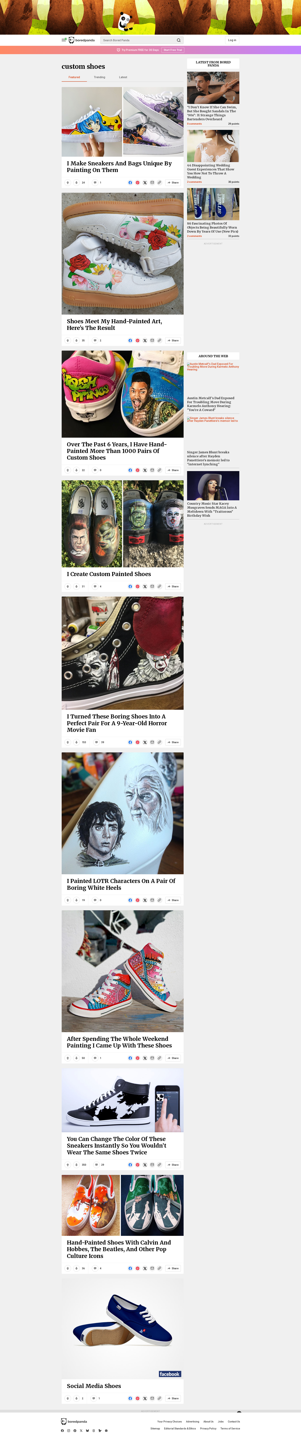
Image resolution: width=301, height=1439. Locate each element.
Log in (232, 40)
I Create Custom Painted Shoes (109, 574)
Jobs (221, 1421)
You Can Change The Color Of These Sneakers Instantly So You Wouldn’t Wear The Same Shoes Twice (116, 1146)
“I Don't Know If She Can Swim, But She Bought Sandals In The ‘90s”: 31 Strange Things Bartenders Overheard (212, 113)
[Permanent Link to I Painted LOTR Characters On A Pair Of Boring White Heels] (123, 813)
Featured (74, 77)
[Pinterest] (75, 1430)
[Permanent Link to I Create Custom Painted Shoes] (123, 523)
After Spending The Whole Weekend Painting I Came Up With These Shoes (119, 1042)
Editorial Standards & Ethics (180, 1428)
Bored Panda (74, 1421)
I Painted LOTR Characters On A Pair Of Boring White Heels (121, 884)
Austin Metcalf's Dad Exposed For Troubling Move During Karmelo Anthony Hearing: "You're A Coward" (210, 404)
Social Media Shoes (94, 1386)
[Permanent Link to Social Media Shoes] (123, 1328)
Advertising (192, 1421)
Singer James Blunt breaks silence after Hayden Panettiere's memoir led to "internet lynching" (208, 458)
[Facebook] (62, 1430)
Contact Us (234, 1421)
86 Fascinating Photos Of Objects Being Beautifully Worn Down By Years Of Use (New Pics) (212, 227)
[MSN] (100, 1430)
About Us (208, 1421)
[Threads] (93, 1430)
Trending (99, 77)
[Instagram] (68, 1430)
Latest (123, 77)
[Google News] (106, 1430)
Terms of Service (230, 1428)
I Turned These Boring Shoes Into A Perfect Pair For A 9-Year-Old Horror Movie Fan (117, 723)
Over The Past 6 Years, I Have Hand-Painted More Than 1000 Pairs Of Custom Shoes (117, 451)
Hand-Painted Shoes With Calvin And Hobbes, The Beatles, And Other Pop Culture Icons (119, 1249)
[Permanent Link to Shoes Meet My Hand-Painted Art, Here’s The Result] (123, 254)
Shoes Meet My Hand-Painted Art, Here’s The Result (114, 324)
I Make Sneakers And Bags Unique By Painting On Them (119, 167)
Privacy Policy (208, 1428)
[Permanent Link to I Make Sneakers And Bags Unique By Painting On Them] (123, 122)
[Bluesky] (87, 1430)
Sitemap (155, 1428)
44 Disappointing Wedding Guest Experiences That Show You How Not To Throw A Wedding (210, 171)
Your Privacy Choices (169, 1421)
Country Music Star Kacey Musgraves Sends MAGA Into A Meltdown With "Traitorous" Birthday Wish (212, 510)
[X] (81, 1430)
